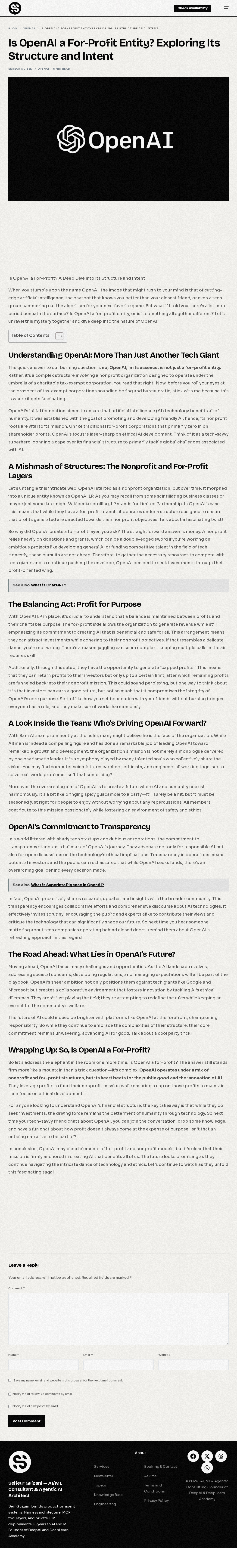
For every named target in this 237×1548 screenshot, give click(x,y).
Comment (16, 1288)
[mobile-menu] (223, 8)
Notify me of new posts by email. (35, 1406)
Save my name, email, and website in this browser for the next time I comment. (68, 1380)
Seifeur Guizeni (21, 68)
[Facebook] (193, 1456)
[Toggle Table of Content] (57, 336)
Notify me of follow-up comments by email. (42, 1394)
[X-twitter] (207, 1456)
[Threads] (221, 1456)
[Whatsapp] (207, 1468)
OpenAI (43, 68)
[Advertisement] (118, 240)
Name (13, 1354)
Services (92, 1452)
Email (88, 1354)
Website (164, 1354)
